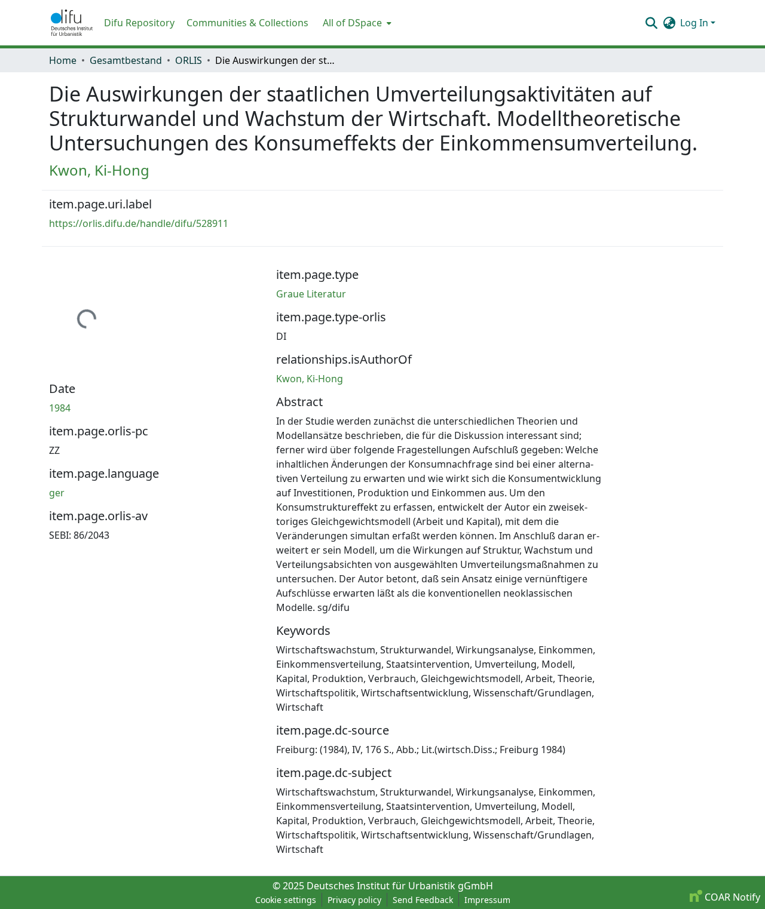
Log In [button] (695, 22)
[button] (71, 23)
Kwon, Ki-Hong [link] (99, 170)
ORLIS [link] (188, 60)
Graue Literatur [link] (311, 293)
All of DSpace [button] (352, 22)
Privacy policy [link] (354, 899)
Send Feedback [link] (423, 899)
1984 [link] (60, 407)
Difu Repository (139, 22)
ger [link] (57, 492)
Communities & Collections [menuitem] (247, 22)
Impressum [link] (487, 899)
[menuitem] (355, 23)
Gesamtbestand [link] (126, 60)
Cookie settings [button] (285, 899)
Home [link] (62, 60)
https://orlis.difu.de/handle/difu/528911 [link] (138, 223)
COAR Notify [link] (731, 897)
